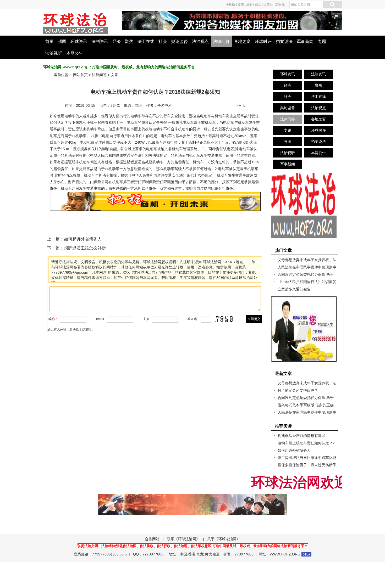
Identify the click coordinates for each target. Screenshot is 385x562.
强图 (62, 41)
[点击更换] (224, 319)
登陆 (241, 4)
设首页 (268, 4)
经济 (116, 41)
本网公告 (74, 53)
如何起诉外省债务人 (83, 239)
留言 (258, 4)
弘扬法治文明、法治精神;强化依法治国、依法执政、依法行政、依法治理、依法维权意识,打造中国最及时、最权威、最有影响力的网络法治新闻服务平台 (193, 546)
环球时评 (263, 41)
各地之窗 (242, 41)
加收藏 (280, 4)
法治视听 (53, 53)
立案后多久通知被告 (294, 289)
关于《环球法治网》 (223, 539)
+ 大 (242, 105)
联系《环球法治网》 (183, 539)
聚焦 (129, 41)
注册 (249, 4)
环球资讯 (78, 41)
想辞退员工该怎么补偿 (85, 248)
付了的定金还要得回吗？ (298, 390)
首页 (49, 41)
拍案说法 (284, 41)
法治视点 (200, 41)
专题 (322, 41)
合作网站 (152, 539)
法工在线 (146, 41)
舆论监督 (179, 41)
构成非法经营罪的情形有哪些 (301, 436)
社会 (162, 41)
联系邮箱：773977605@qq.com (100, 554)
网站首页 (80, 75)
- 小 (235, 105)
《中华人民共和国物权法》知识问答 (307, 282)
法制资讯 (99, 41)
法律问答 (221, 41)
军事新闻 (305, 41)
